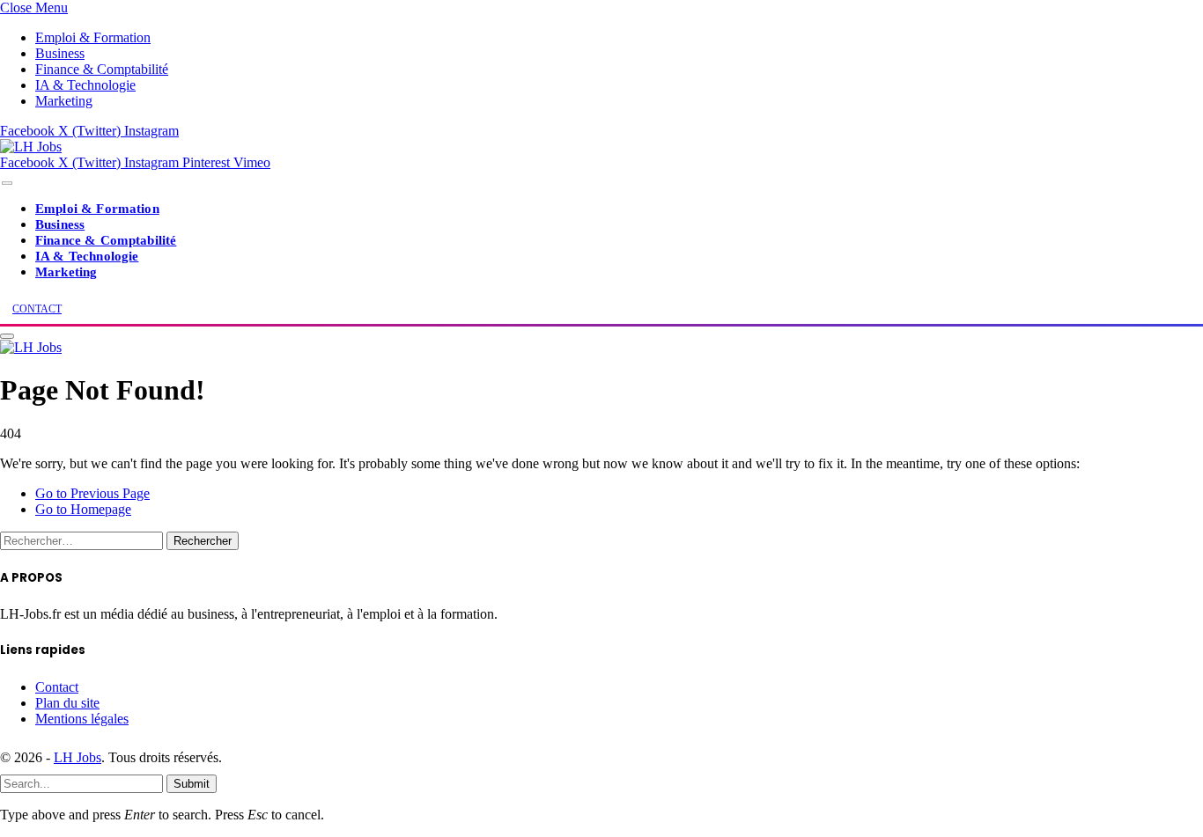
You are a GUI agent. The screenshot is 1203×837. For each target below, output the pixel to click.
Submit (191, 783)
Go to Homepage (83, 509)
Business (60, 53)
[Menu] (7, 183)
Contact (56, 686)
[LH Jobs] (31, 146)
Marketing (63, 100)
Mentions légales (82, 718)
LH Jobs (77, 757)
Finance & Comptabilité (101, 69)
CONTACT (37, 309)
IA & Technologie (85, 84)
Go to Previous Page (92, 493)
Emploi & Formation (93, 37)
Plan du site (67, 702)
